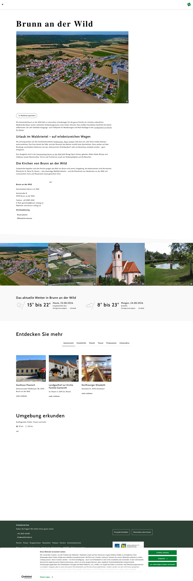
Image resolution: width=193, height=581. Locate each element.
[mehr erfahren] (31, 376)
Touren (100, 343)
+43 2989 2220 (28, 200)
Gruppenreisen (35, 543)
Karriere (63, 543)
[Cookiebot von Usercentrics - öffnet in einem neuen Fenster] (26, 577)
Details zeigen (45, 577)
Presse (25, 543)
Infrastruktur (124, 343)
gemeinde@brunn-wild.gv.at (32, 203)
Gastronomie (69, 343)
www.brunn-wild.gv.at (32, 205)
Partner (19, 543)
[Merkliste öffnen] (11, 4)
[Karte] (8, 4)
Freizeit (92, 343)
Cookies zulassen (162, 552)
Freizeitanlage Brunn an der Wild (49, 154)
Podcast (55, 543)
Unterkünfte (81, 343)
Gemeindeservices (74, 543)
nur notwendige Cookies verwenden (162, 564)
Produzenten (111, 343)
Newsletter (46, 543)
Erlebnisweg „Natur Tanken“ (64, 142)
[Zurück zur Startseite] (189, 4)
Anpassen (161, 558)
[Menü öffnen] (2, 4)
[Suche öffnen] (14, 4)
